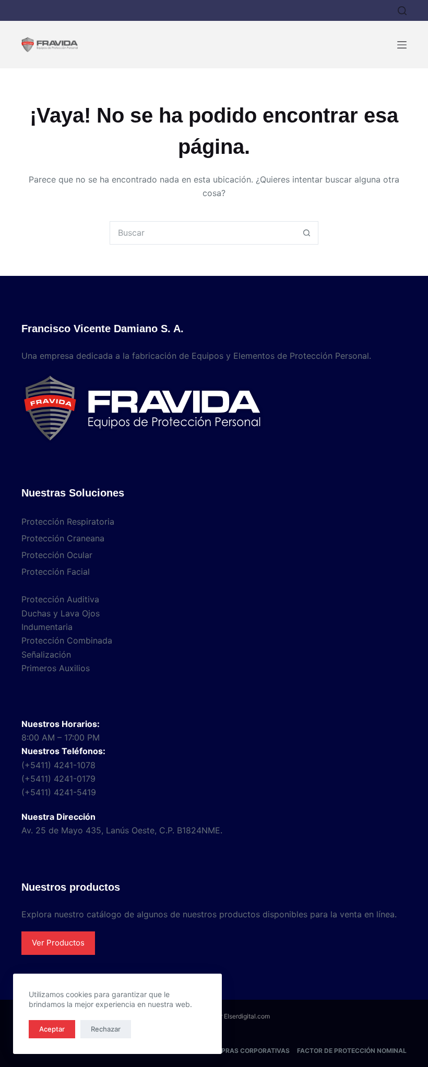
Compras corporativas (248, 1050)
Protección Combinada (66, 640)
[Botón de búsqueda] (306, 233)
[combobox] (202, 233)
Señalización (46, 654)
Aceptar (52, 1029)
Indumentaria (47, 627)
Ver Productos (58, 943)
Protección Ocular (56, 555)
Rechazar (106, 1029)
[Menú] (402, 45)
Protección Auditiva (60, 599)
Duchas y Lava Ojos (60, 613)
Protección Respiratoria (67, 521)
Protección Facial (55, 571)
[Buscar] (402, 10)
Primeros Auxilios (55, 668)
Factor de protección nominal (352, 1050)
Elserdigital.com (247, 1016)
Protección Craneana (62, 538)
